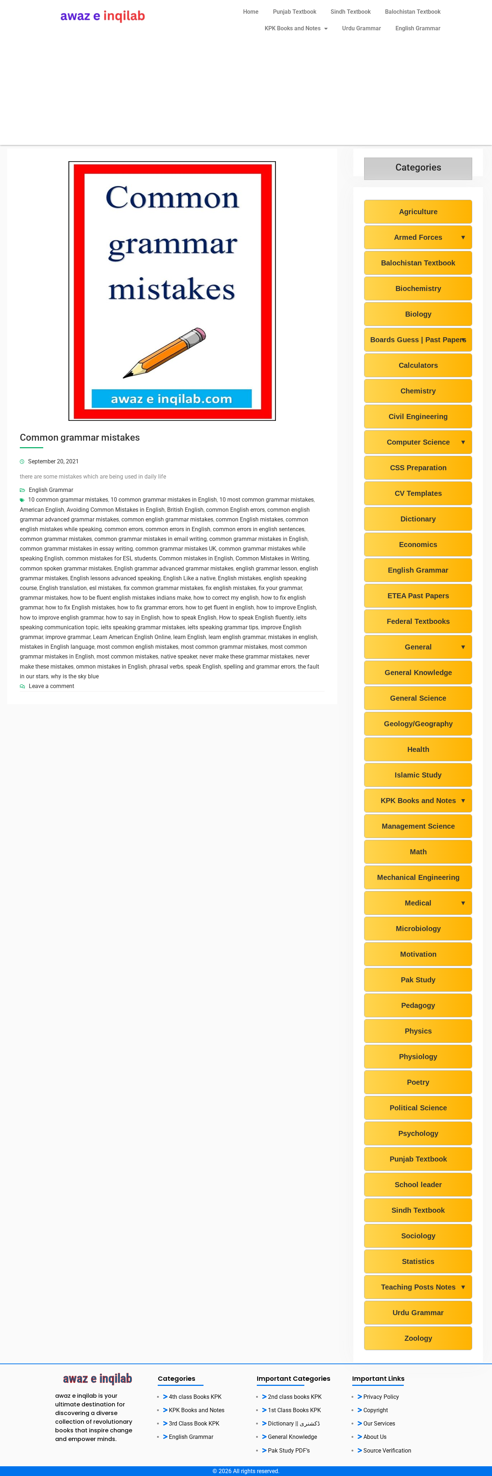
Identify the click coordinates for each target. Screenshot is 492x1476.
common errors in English (178, 529)
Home (251, 11)
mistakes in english (292, 637)
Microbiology (418, 929)
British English (185, 509)
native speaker (179, 656)
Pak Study (418, 980)
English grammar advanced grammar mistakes (173, 568)
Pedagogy (418, 1005)
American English (42, 509)
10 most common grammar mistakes (266, 499)
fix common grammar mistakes (163, 588)
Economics (418, 544)
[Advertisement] (246, 94)
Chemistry (418, 391)
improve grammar (67, 637)
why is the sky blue (75, 676)
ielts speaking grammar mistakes (143, 627)
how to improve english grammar (61, 617)
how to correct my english (226, 597)
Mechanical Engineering (418, 877)
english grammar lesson (266, 568)
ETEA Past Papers (418, 596)
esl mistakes (105, 588)
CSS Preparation (418, 468)
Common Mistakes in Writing (272, 558)
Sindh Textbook (351, 11)
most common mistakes (127, 656)
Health (418, 749)
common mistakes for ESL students (111, 558)
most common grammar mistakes (224, 646)
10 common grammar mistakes (68, 499)
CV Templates (418, 493)
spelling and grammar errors (259, 666)
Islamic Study (418, 775)
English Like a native (189, 578)
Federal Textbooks (418, 621)
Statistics (418, 1261)
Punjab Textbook (294, 11)
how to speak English (189, 617)
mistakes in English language (57, 646)
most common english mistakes (137, 646)
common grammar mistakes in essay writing (76, 548)
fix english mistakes (231, 588)
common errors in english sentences (258, 529)
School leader (418, 1185)
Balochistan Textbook (412, 11)
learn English (189, 637)
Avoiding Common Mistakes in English (116, 509)
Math (418, 852)
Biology (418, 314)
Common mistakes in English (196, 558)
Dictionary (418, 519)
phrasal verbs (166, 666)
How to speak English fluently (256, 617)
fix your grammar (280, 588)
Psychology (418, 1133)
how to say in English (133, 617)
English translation (63, 588)
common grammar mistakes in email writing (150, 539)
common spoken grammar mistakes (66, 568)
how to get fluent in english (219, 607)
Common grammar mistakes (80, 437)
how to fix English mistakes (80, 607)
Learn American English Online (132, 637)
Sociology (418, 1236)
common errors (123, 529)
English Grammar (417, 28)
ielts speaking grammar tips (223, 627)
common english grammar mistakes (167, 519)
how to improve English (286, 607)
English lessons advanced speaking (115, 578)
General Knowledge (418, 673)
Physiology (418, 1057)
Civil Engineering (418, 416)
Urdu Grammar (361, 28)
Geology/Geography (418, 724)
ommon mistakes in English (111, 666)
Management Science (418, 826)
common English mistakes (249, 519)
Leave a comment (51, 686)
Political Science (418, 1108)
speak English (203, 666)
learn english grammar (237, 637)
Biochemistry (418, 288)
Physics (418, 1031)
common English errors (235, 509)
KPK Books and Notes (293, 28)
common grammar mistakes (56, 539)
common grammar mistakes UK (175, 548)
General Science (418, 698)
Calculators (418, 365)
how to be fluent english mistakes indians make (130, 597)
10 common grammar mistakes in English (164, 499)
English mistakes (239, 578)
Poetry (418, 1082)
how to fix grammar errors (150, 607)
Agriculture (418, 212)
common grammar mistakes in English (258, 539)
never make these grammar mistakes (246, 656)
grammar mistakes (44, 597)
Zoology (418, 1338)
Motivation (418, 954)
